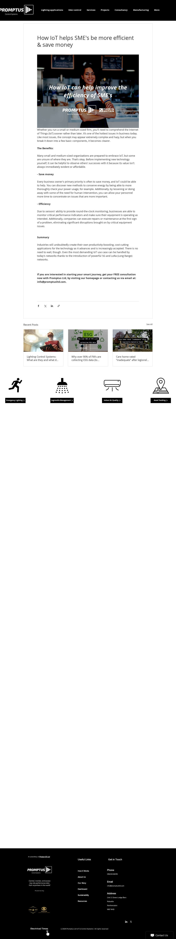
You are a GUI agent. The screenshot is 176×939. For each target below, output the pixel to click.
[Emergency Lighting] (15, 386)
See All (149, 324)
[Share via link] (58, 306)
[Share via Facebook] (38, 306)
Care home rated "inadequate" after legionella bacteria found (132, 358)
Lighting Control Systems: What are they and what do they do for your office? (42, 358)
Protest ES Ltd (44, 857)
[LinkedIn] (126, 921)
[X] (130, 921)
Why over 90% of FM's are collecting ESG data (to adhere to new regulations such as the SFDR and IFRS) (87, 358)
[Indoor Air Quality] (112, 386)
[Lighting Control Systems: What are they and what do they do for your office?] (43, 340)
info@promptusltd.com (115, 886)
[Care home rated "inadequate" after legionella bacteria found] (132, 340)
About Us (82, 877)
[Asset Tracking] (160, 386)
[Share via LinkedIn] (52, 306)
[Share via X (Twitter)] (45, 306)
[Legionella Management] (62, 386)
